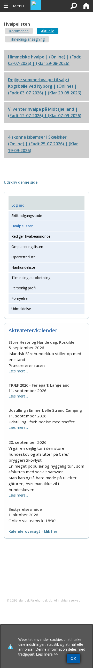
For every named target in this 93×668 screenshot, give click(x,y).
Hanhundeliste (23, 267)
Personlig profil (23, 288)
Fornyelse (19, 298)
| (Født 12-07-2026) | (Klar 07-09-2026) (44, 112)
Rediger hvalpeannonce (30, 236)
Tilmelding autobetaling (30, 277)
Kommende (19, 30)
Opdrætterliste (23, 256)
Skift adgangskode (26, 215)
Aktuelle (47, 30)
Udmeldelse (21, 308)
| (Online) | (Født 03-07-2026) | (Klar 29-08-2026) (44, 60)
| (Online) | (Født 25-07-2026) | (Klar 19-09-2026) (43, 143)
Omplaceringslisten (27, 246)
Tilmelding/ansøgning (27, 39)
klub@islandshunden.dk (31, 590)
